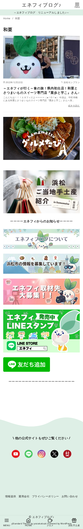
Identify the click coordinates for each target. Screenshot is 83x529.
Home (7, 18)
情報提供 (10, 496)
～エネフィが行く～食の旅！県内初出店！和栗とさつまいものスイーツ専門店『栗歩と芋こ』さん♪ (41, 90)
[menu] (77, 5)
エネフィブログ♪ (41, 4)
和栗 (17, 18)
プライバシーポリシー (45, 496)
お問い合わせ (70, 496)
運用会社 (24, 496)
